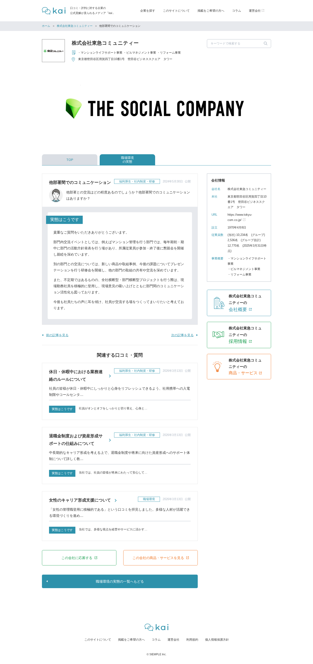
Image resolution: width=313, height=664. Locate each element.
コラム (236, 10)
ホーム (46, 26)
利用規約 (192, 639)
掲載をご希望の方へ (211, 10)
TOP (69, 160)
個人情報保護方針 (217, 639)
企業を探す (147, 10)
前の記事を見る (57, 335)
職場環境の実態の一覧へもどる (120, 581)
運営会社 (173, 639)
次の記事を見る (182, 335)
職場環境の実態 (127, 159)
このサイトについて (176, 10)
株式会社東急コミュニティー (75, 26)
